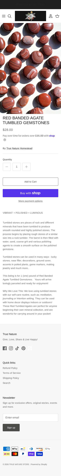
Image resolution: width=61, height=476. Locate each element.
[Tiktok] (17, 348)
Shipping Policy (11, 378)
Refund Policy (10, 368)
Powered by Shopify (39, 464)
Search (6, 383)
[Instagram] (11, 348)
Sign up (11, 427)
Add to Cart (30, 181)
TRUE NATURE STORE (19, 464)
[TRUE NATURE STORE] (30, 16)
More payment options (30, 201)
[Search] (11, 16)
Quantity (7, 159)
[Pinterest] (23, 348)
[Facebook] (5, 348)
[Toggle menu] (3, 16)
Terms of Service (12, 373)
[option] (30, 68)
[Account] (50, 16)
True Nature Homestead (19, 148)
